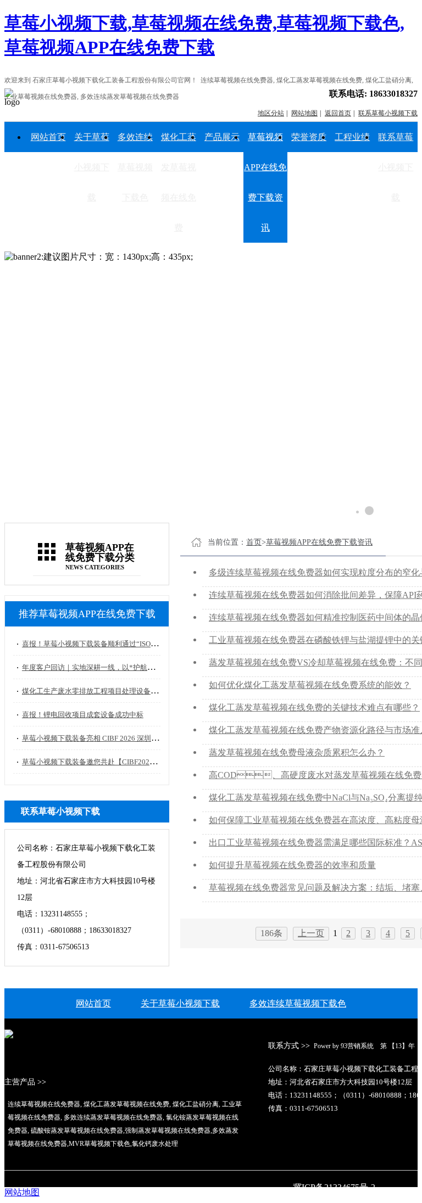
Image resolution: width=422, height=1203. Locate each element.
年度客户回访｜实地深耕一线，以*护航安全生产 (99, 667)
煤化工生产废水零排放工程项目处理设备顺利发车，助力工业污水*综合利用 (142, 691)
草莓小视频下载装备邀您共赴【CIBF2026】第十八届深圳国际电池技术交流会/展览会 (156, 762)
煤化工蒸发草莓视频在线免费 (178, 182)
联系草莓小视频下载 (395, 167)
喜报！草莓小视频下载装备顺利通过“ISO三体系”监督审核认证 (120, 644)
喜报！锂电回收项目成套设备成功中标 (82, 714)
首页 (254, 542)
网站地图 (22, 1192)
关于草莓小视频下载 (91, 167)
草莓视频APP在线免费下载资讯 (265, 182)
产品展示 (222, 137)
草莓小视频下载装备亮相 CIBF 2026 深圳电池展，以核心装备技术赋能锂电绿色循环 (154, 738)
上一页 (311, 933)
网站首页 (48, 137)
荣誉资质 (308, 137)
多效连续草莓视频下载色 (135, 167)
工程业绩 (352, 137)
